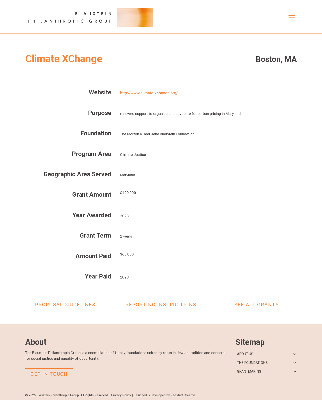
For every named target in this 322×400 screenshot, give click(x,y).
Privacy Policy (121, 395)
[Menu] (292, 17)
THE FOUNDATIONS (252, 363)
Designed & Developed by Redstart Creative (165, 395)
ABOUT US (245, 354)
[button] (295, 354)
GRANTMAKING (249, 371)
